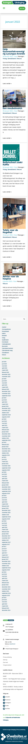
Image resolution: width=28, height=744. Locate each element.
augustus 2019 (6, 493)
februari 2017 (5, 557)
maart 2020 (5, 480)
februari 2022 (5, 444)
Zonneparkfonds (6, 329)
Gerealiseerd (12, 58)
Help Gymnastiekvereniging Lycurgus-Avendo (14, 51)
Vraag (5, 58)
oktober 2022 (5, 438)
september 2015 (6, 593)
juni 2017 (4, 548)
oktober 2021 (5, 453)
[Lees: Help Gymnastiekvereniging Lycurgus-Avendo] (14, 39)
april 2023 (4, 425)
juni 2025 (4, 381)
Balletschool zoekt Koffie (12, 163)
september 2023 (6, 415)
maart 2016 (5, 580)
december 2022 (6, 434)
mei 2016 (4, 576)
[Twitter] (4, 706)
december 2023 (6, 408)
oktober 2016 (5, 565)
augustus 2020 (6, 470)
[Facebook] (4, 700)
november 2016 (6, 563)
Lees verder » (7, 82)
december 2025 (6, 374)
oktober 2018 (5, 514)
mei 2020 (4, 476)
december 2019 (6, 487)
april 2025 (4, 385)
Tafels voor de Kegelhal (10, 231)
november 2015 (6, 589)
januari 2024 (5, 406)
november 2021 (6, 451)
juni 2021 (4, 459)
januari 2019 (5, 508)
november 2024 (6, 393)
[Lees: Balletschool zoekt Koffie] (11, 152)
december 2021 (6, 449)
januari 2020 (5, 485)
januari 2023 (5, 432)
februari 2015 (5, 608)
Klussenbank (5, 331)
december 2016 (6, 561)
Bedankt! (4, 335)
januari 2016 (5, 585)
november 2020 (6, 466)
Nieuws (19, 58)
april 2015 (4, 604)
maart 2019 (5, 504)
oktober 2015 (5, 591)
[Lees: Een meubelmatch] (14, 98)
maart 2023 (5, 427)
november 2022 (6, 436)
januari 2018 (5, 534)
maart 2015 (5, 606)
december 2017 (6, 536)
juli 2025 (4, 378)
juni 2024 (4, 400)
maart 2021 (5, 461)
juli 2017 (4, 546)
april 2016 (4, 578)
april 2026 (4, 368)
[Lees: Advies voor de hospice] (14, 269)
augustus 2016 (6, 570)
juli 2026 (4, 361)
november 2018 (6, 512)
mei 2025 (4, 383)
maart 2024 (5, 404)
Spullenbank (5, 340)
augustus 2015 (6, 595)
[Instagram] (4, 703)
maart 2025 (5, 387)
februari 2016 (5, 582)
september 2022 (6, 440)
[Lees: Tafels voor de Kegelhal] (14, 213)
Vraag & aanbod (7, 665)
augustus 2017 (6, 544)
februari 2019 (5, 506)
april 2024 (4, 402)
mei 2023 (4, 423)
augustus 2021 (6, 455)
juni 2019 (4, 497)
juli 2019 (4, 495)
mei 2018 (4, 525)
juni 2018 (4, 523)
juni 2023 (4, 421)
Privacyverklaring (7, 657)
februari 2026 (5, 372)
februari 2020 (5, 483)
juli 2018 (4, 521)
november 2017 (6, 538)
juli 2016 (4, 572)
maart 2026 (5, 370)
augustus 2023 (6, 417)
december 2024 (6, 391)
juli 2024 (4, 398)
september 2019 (6, 491)
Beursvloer (5, 346)
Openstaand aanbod (7, 348)
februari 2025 (5, 389)
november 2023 (6, 410)
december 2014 (6, 610)
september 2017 (6, 542)
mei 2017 (4, 551)
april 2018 (4, 527)
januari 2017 (5, 559)
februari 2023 (5, 429)
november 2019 (6, 489)
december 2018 (6, 510)
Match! (4, 333)
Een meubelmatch (12, 108)
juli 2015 (4, 597)
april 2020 (4, 478)
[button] (4, 8)
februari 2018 (5, 531)
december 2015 (6, 587)
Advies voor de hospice (11, 277)
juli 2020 (4, 472)
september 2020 (6, 468)
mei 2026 (4, 366)
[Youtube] (4, 709)
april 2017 (4, 553)
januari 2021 (5, 463)
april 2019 (4, 502)
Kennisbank (5, 342)
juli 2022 (4, 442)
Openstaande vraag (7, 350)
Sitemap (5, 659)
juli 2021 (4, 457)
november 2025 (6, 376)
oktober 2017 (5, 540)
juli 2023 (4, 419)
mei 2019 (4, 500)
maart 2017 (5, 555)
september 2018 (6, 517)
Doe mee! (5, 662)
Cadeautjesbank (6, 344)
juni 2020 (4, 474)
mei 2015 (4, 602)
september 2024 (6, 395)
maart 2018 (5, 529)
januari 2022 (5, 446)
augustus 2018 (6, 519)
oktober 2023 (5, 412)
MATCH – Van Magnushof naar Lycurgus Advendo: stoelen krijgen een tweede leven (14, 681)
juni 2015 (4, 599)
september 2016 (6, 568)
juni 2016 (4, 574)
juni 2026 (4, 364)
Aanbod (4, 327)
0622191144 (12, 644)
